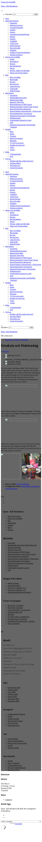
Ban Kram (9, 340)
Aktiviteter (9, 93)
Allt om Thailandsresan (17, 767)
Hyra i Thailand (13, 763)
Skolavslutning (9, 667)
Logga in (8, 799)
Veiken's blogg (13, 583)
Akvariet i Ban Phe (17, 102)
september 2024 (14, 687)
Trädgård (13, 41)
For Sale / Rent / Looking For (18, 617)
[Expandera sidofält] (2, 493)
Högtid (17, 340)
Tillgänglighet (15, 154)
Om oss (8, 159)
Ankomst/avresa (16, 25)
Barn (12, 131)
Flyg (11, 156)
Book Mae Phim (14, 770)
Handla (12, 30)
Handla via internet (17, 145)
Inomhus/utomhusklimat (19, 34)
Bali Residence (15, 66)
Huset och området (12, 57)
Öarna (12, 68)
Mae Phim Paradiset (15, 608)
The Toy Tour (13, 723)
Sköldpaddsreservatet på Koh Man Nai (22, 545)
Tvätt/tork (14, 43)
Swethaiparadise (14, 585)
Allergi (12, 36)
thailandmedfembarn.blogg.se (19, 592)
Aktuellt (6, 640)
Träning (13, 136)
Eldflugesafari (15, 118)
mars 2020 (11, 692)
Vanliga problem (16, 55)
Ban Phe (11, 614)
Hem (7, 18)
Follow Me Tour (13, 725)
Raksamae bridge (16, 100)
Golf (11, 122)
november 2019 (13, 701)
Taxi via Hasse (13, 739)
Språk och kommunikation (20, 52)
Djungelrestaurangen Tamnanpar (23, 116)
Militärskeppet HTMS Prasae (21, 104)
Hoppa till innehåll (8, 2)
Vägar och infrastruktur (19, 73)
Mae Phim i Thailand (15, 605)
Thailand (24, 340)
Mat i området (15, 77)
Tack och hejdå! (10, 654)
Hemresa (7, 661)
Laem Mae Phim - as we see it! (19, 610)
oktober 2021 (13, 690)
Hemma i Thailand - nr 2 (17, 590)
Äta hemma (14, 84)
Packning (13, 23)
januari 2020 (12, 696)
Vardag (8, 129)
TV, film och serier (17, 143)
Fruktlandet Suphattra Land (20, 120)
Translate (18, 824)
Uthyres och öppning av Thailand (17, 651)
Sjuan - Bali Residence (9, 6)
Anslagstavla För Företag (17, 619)
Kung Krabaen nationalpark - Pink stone (23, 559)
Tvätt (12, 147)
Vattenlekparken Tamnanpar (21, 113)
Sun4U (10, 716)
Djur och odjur (15, 48)
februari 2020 (13, 694)
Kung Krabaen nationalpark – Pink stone (25, 111)
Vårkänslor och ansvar (12, 658)
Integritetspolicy (16, 168)
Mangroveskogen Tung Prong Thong (24, 107)
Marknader (14, 79)
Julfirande (14, 88)
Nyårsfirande (15, 91)
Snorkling (13, 95)
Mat (6, 75)
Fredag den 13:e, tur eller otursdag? (18, 664)
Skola (12, 134)
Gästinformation (11, 21)
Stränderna (14, 61)
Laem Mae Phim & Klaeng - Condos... (21, 621)
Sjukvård (13, 50)
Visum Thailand (13, 623)
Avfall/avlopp (15, 46)
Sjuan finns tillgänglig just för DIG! (17, 648)
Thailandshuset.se (15, 765)
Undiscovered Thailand (16, 714)
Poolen (12, 39)
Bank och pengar (16, 138)
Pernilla (6, 351)
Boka (7, 152)
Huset (12, 59)
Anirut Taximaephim (15, 741)
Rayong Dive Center (15, 721)
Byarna (12, 64)
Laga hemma (15, 86)
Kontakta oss (15, 165)
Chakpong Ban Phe (15, 612)
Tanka (12, 150)
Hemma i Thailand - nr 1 (17, 588)
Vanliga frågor (15, 163)
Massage (13, 140)
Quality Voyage (13, 719)
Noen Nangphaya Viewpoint (20, 109)
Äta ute (12, 82)
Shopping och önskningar (14, 670)
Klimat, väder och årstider (20, 70)
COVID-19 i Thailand (11, 673)
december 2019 (13, 699)
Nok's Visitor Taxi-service (17, 743)
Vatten (12, 32)
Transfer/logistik (16, 27)
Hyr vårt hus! (8, 645)
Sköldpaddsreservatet (18, 98)
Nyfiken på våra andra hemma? (21, 161)
